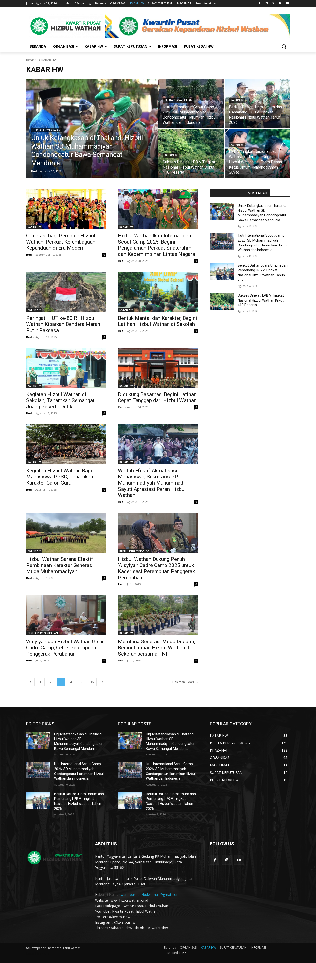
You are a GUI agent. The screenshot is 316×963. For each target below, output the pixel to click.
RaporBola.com (227, 193)
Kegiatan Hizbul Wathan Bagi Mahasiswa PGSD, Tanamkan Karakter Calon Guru (59, 477)
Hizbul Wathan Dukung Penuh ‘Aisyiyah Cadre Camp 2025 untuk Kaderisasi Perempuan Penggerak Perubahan (156, 568)
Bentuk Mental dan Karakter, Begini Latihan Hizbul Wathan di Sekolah (157, 321)
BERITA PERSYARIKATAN (46, 130)
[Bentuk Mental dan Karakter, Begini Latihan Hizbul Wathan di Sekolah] (158, 292)
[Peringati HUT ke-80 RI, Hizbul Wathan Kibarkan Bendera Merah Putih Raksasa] (66, 292)
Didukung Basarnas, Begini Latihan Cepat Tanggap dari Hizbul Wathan (157, 397)
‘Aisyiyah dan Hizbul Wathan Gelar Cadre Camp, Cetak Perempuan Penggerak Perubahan (65, 648)
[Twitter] (273, 3)
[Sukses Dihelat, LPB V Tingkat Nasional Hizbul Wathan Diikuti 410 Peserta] (191, 153)
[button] (284, 46)
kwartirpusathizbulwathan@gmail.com (149, 894)
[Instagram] (266, 3)
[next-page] (103, 682)
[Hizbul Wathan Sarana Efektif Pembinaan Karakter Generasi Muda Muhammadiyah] (66, 533)
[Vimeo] (280, 3)
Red (29, 254)
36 (92, 682)
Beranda (32, 60)
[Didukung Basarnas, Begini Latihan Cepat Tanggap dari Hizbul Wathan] (158, 368)
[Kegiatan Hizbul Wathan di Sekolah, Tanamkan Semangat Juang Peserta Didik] (66, 368)
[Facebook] (259, 3)
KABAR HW (237, 100)
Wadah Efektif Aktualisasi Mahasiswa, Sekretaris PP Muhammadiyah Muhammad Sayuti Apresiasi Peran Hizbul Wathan (152, 483)
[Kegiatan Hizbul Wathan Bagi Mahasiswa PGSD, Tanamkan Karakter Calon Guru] (66, 444)
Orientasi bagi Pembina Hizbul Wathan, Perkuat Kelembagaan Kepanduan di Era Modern (60, 242)
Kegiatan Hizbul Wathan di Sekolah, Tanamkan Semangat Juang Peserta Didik (60, 400)
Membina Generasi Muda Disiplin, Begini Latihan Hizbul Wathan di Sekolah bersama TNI (156, 648)
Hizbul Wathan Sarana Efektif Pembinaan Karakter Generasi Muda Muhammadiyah (60, 565)
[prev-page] (30, 682)
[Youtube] (287, 3)
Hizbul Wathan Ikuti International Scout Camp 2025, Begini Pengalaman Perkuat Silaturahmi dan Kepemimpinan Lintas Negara (156, 245)
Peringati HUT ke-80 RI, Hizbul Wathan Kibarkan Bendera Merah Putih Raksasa (63, 324)
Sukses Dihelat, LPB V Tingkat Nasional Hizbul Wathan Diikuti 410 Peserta (261, 300)
